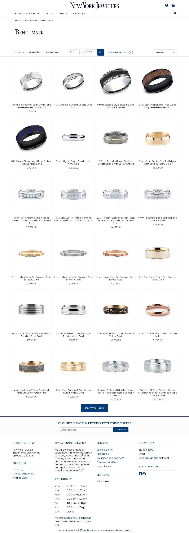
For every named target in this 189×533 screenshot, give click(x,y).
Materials (34, 52)
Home (18, 20)
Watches (50, 13)
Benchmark (31, 20)
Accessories (79, 13)
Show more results (94, 408)
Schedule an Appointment (154, 458)
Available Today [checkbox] (122, 52)
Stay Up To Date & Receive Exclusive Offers (94, 423)
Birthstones (103, 481)
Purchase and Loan (108, 462)
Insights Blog (20, 478)
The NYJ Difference (23, 473)
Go (100, 52)
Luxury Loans (104, 466)
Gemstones (52, 52)
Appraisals (103, 454)
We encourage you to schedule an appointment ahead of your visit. (73, 521)
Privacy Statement (95, 530)
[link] (31, 87)
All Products (46, 20)
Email (142, 454)
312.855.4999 (146, 449)
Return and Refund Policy (118, 530)
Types (18, 52)
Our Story (18, 469)
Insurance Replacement (110, 458)
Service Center (105, 449)
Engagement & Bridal (28, 13)
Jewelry (64, 13)
